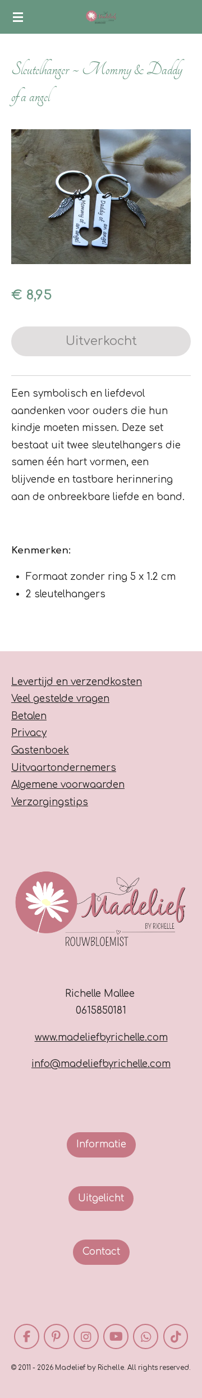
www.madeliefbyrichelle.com (101, 1037)
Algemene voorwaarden (68, 784)
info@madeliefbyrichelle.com (101, 1064)
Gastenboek (40, 750)
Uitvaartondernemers (63, 767)
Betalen (29, 716)
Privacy (29, 733)
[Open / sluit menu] (18, 17)
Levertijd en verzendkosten (76, 682)
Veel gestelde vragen (60, 698)
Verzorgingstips (49, 802)
